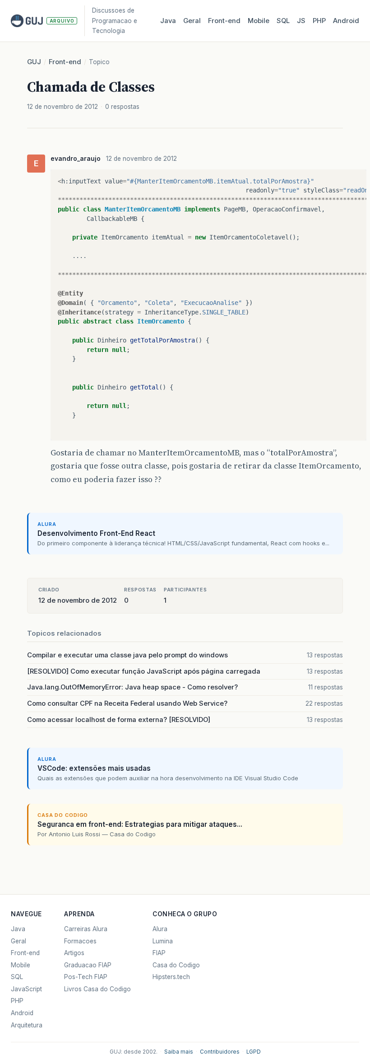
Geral (192, 21)
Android (346, 21)
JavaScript (26, 989)
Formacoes (80, 941)
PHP (319, 21)
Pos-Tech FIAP (85, 976)
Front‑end (224, 21)
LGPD (253, 1052)
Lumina (163, 941)
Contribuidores (220, 1052)
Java (168, 21)
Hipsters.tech (171, 976)
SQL (283, 21)
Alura (160, 929)
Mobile (258, 21)
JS (301, 21)
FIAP (159, 952)
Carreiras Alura (85, 929)
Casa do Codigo (176, 965)
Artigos (74, 952)
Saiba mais (178, 1052)
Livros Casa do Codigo (97, 989)
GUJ (34, 62)
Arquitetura (26, 1025)
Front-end (65, 62)
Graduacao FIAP (87, 965)
